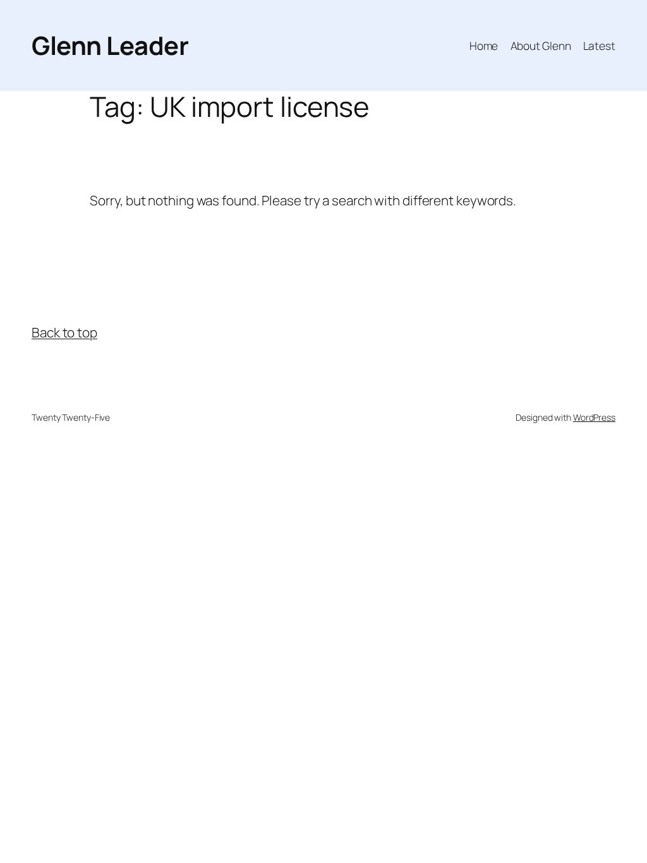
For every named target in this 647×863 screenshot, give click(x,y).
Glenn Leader (110, 45)
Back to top (64, 332)
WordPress (594, 417)
